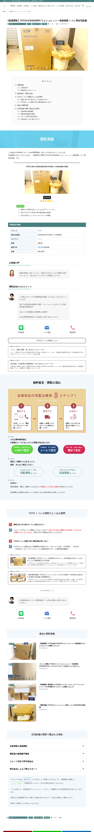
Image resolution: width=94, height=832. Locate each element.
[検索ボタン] (83, 6)
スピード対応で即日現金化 (29, 116)
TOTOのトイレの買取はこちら (47, 340)
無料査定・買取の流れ (25, 93)
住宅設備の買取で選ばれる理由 (28, 109)
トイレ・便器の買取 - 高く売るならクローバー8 (27, 350)
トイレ (51, 23)
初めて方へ (27, 779)
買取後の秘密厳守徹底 (28, 114)
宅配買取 (40, 247)
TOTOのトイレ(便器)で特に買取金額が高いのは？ (36, 102)
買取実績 (44, 23)
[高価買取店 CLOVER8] (4, 6)
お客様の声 (24, 87)
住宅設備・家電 (36, 23)
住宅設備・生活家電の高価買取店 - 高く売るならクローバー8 (31, 364)
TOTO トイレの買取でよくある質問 (29, 97)
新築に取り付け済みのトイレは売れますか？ (34, 99)
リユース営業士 (17, 783)
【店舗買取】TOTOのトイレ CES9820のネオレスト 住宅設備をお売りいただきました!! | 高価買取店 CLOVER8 (55, 559)
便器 (57, 23)
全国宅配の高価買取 (27, 111)
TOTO (29, 23)
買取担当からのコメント (28, 90)
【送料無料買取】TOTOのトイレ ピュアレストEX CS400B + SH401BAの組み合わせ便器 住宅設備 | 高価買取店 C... (55, 576)
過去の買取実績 (22, 105)
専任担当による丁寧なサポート (30, 119)
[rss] (90, 1)
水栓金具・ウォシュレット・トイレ (17, 23)
